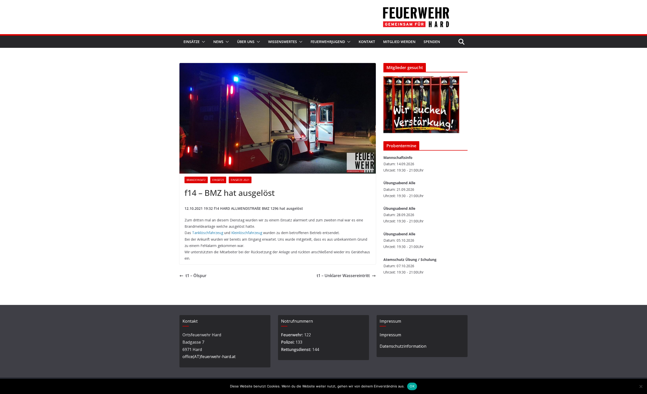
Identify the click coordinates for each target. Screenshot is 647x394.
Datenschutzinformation (403, 346)
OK (412, 386)
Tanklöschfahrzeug (207, 232)
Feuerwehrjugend (328, 41)
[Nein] (640, 386)
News (218, 41)
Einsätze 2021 (240, 180)
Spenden (432, 41)
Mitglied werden (399, 41)
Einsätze (191, 41)
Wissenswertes (282, 41)
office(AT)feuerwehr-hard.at (209, 356)
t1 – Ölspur (196, 275)
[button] (202, 41)
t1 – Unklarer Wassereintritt (343, 275)
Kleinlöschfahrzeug (246, 232)
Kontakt (367, 41)
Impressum (390, 335)
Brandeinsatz (196, 180)
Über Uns (246, 41)
